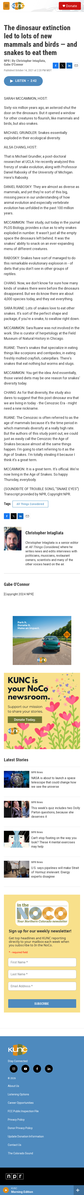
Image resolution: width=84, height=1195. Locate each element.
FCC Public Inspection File (23, 1111)
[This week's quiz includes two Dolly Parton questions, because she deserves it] (16, 809)
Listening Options (18, 1094)
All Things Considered (30, 504)
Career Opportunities (21, 1102)
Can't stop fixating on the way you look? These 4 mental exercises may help (54, 842)
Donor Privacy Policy (20, 1128)
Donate (71, 6)
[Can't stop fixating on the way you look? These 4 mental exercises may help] (16, 839)
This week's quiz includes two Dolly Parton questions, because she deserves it (55, 812)
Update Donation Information (26, 1136)
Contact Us (14, 1145)
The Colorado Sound (20, 1153)
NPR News (37, 772)
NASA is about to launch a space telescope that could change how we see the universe (53, 782)
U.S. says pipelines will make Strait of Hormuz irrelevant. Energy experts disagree (55, 872)
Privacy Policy (16, 1119)
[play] (6, 1190)
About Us (13, 1086)
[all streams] (79, 1190)
